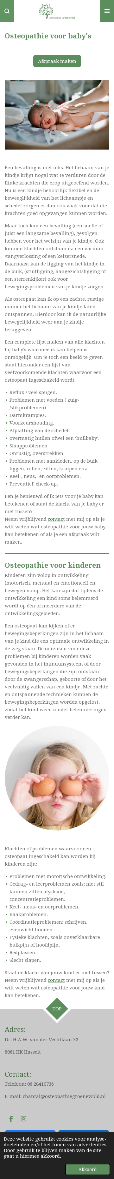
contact (56, 519)
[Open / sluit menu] (107, 11)
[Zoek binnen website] (7, 11)
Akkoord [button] (88, 1169)
